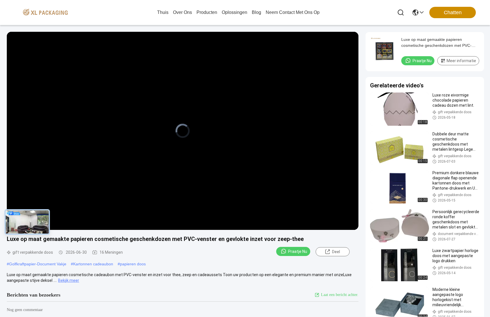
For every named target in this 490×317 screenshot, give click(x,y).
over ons (182, 12)
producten (207, 12)
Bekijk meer (68, 280)
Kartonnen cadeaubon (93, 264)
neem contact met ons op (293, 12)
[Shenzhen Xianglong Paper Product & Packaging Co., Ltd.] (45, 12)
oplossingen (234, 12)
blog (256, 12)
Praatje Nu (297, 251)
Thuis (162, 12)
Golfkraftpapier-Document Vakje (37, 264)
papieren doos (133, 264)
